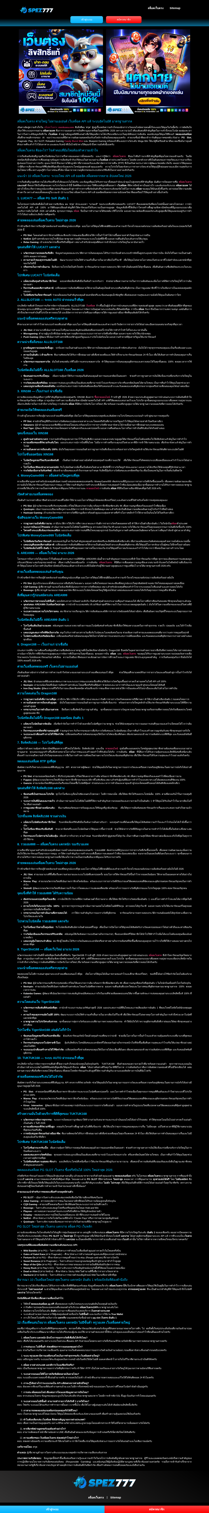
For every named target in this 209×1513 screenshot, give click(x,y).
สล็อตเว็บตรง (156, 8)
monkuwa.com (66, 127)
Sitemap (175, 8)
